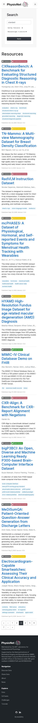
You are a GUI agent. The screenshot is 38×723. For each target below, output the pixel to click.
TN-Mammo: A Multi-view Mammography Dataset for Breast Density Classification (19, 140)
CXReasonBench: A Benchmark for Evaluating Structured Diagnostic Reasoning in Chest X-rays (19, 74)
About (4, 678)
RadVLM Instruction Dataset (17, 181)
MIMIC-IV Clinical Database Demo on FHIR (17, 359)
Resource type (16, 31)
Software (5, 696)
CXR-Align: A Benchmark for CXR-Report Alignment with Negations (18, 409)
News (3, 682)
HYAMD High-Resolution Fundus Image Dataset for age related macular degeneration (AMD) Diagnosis (18, 311)
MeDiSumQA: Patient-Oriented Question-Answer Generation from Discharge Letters (16, 517)
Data (3, 692)
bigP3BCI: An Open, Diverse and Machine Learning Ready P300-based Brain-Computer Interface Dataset (18, 458)
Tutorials (5, 704)
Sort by (10, 28)
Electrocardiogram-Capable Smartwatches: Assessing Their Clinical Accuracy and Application (19, 571)
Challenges (5, 700)
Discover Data (7, 670)
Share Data (6, 674)
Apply (19, 39)
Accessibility (19, 717)
